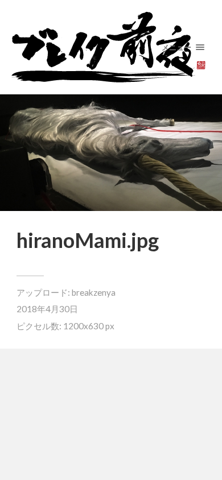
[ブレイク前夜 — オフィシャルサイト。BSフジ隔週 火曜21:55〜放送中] (111, 46)
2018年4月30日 (47, 309)
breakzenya (94, 292)
